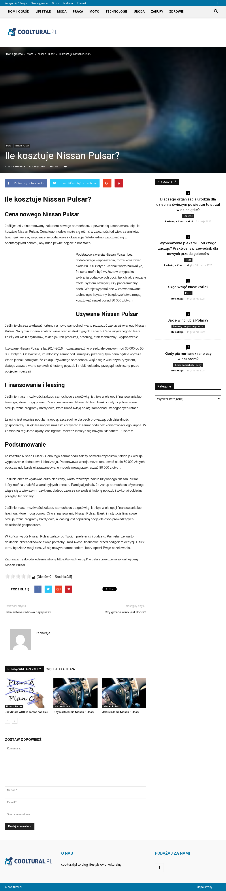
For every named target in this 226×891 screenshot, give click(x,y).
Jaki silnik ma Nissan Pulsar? (120, 712)
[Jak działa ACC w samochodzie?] (27, 693)
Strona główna (39, 3)
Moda (62, 11)
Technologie (116, 11)
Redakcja (19, 166)
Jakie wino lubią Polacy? (188, 320)
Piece (188, 293)
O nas (55, 3)
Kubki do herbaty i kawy (188, 365)
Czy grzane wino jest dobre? (125, 612)
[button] (216, 11)
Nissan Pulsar (22, 145)
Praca (78, 11)
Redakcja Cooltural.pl (179, 221)
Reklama (68, 3)
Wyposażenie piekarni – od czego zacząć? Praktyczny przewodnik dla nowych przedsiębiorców (188, 248)
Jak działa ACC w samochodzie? (26, 712)
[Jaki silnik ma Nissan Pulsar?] (124, 693)
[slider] (18, 576)
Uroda (139, 11)
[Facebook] (218, 3)
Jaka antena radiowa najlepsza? (28, 612)
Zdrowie (176, 11)
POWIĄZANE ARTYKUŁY (24, 669)
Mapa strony (204, 887)
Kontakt (81, 3)
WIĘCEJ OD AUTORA (60, 669)
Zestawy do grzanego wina (188, 326)
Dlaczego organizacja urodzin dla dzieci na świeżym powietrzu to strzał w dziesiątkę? (188, 204)
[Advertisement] (140, 32)
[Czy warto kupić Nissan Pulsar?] (75, 693)
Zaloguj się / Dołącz (16, 3)
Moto (94, 11)
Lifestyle (43, 11)
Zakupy (157, 11)
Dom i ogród (18, 11)
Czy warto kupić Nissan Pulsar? (73, 712)
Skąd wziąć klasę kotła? (188, 287)
